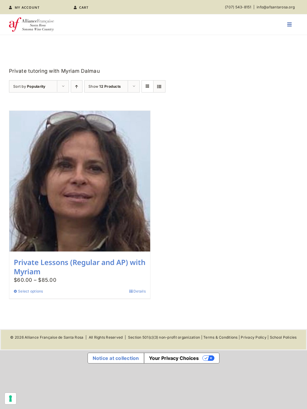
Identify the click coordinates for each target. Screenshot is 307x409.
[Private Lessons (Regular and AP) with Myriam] (79, 181)
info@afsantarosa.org (276, 7)
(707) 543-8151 (238, 7)
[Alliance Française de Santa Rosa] (31, 20)
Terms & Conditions (220, 337)
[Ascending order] (76, 86)
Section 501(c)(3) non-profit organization (164, 337)
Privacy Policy (254, 337)
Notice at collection (116, 358)
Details (139, 291)
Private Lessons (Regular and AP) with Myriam (79, 266)
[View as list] (159, 86)
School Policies (283, 337)
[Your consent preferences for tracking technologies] (10, 398)
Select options (30, 291)
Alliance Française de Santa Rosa (54, 337)
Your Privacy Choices (174, 358)
